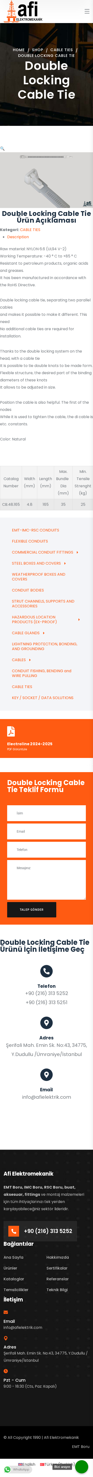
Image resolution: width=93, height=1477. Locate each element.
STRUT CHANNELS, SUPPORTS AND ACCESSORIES (43, 603)
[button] (2, 148)
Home (19, 50)
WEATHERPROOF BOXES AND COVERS (38, 577)
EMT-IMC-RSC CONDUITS (35, 530)
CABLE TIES (61, 50)
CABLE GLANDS (26, 633)
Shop (37, 50)
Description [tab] (18, 237)
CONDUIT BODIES (28, 590)
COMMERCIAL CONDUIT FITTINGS (42, 552)
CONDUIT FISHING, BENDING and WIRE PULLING (41, 673)
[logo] (23, 11)
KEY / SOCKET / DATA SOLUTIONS (42, 698)
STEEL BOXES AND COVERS (36, 563)
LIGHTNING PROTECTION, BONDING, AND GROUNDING (44, 646)
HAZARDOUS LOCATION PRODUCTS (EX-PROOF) (34, 619)
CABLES (19, 660)
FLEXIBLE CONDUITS (30, 541)
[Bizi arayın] (81, 1466)
